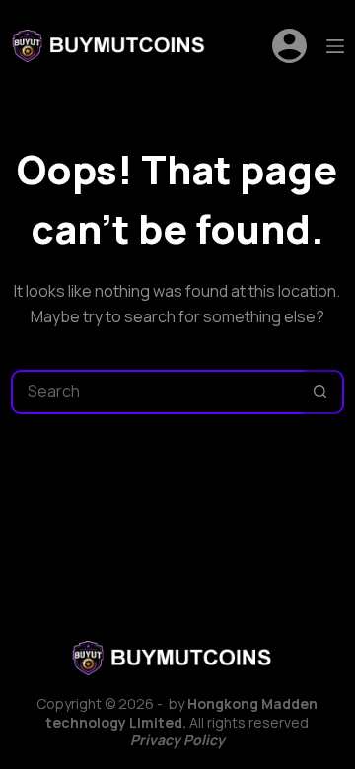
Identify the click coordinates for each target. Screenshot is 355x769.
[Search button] (320, 392)
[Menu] (335, 46)
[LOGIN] (289, 46)
